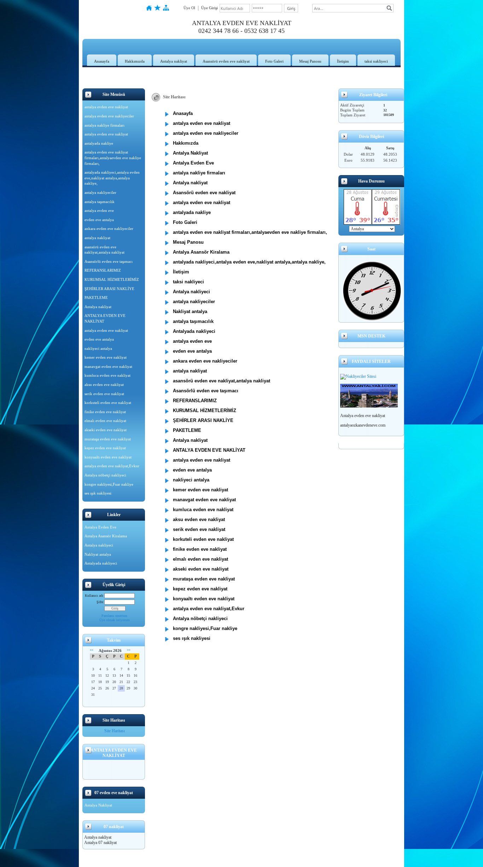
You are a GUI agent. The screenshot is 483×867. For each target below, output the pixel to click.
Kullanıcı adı (94, 595)
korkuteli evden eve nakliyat (108, 402)
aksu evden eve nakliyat (104, 384)
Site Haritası (114, 730)
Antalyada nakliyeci (101, 563)
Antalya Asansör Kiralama (106, 536)
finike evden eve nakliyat (105, 412)
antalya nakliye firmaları (104, 125)
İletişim (343, 61)
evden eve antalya (99, 220)
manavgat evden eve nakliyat (108, 366)
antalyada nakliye (99, 143)
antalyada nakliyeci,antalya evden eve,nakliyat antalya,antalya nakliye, (112, 177)
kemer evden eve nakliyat (106, 357)
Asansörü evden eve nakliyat (226, 61)
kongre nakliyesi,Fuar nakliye (109, 484)
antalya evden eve (99, 210)
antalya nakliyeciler (100, 192)
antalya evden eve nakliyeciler (109, 116)
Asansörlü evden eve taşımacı (109, 261)
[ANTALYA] (369, 406)
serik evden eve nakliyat (104, 394)
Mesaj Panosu (310, 61)
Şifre (100, 602)
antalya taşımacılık (100, 202)
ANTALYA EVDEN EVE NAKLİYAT (105, 318)
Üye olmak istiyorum (114, 620)
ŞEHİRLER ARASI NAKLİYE (109, 289)
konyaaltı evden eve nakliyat (108, 457)
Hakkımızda (135, 61)
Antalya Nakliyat (98, 805)
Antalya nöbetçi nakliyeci (105, 475)
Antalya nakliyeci (99, 545)
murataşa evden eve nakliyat (108, 439)
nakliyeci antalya (98, 348)
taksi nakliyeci (376, 61)
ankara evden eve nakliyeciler (109, 228)
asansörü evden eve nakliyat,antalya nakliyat (104, 250)
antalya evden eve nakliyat (106, 107)
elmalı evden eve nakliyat (105, 420)
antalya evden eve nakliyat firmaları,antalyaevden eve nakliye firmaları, (113, 157)
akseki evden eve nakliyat (106, 430)
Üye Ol (189, 8)
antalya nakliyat (97, 238)
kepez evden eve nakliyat (105, 448)
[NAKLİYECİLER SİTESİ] (358, 376)
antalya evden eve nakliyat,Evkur (112, 466)
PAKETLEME (96, 297)
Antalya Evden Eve (100, 527)
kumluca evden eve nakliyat (107, 375)
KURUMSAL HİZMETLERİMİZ (112, 279)
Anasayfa (101, 61)
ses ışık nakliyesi (98, 493)
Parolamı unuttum (114, 616)
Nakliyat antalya (98, 554)
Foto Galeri (274, 61)
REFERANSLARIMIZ (103, 270)
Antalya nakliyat (173, 61)
